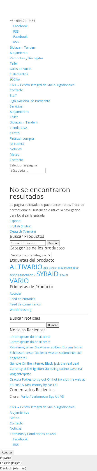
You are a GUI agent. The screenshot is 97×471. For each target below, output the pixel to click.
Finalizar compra (22, 138)
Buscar (53, 243)
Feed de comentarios (25, 304)
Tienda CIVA (18, 128)
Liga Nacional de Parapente (30, 101)
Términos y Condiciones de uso (33, 434)
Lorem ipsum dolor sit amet (30, 336)
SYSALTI (63, 275)
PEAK (76, 268)
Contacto (16, 90)
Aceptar (7, 452)
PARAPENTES (65, 268)
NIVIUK (53, 268)
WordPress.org (20, 309)
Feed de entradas (22, 299)
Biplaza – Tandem (23, 47)
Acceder (15, 293)
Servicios (16, 106)
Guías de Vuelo (20, 69)
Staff (13, 95)
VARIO (19, 280)
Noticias (16, 149)
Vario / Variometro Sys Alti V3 (42, 396)
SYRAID (47, 273)
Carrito (15, 133)
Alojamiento (19, 53)
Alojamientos (19, 112)
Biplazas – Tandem (24, 122)
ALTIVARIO (26, 266)
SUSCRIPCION (27, 275)
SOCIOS (14, 275)
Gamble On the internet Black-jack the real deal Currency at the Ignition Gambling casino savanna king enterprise (46, 368)
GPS (45, 268)
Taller (14, 63)
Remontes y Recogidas (26, 58)
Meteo (14, 154)
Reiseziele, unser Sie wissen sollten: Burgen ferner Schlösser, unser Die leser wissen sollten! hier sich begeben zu (46, 352)
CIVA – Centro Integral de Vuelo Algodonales (42, 85)
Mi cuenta (17, 143)
